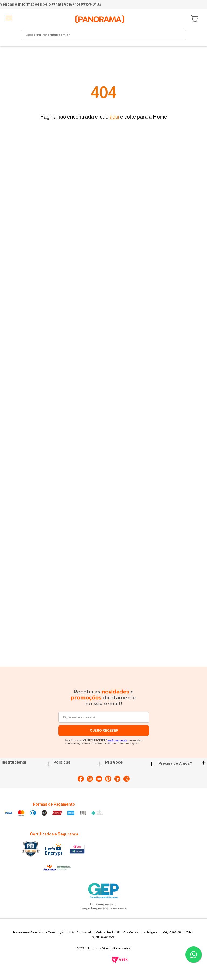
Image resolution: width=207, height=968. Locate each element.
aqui (114, 117)
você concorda (117, 740)
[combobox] (103, 35)
